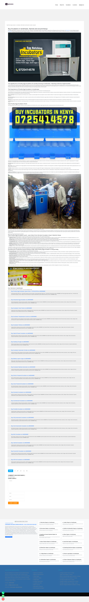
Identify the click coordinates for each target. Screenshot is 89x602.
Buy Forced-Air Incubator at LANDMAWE (21, 451)
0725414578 (67, 30)
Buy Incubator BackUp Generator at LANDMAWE (23, 367)
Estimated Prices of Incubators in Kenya (68, 577)
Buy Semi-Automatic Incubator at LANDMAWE (22, 426)
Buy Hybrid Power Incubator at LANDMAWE (22, 333)
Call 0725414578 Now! (8, 536)
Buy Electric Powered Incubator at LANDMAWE (22, 375)
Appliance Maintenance (38, 574)
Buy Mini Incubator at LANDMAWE (19, 434)
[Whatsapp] (3, 596)
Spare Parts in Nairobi (38, 586)
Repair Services (36, 584)
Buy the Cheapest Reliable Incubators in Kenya (70, 584)
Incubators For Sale (37, 583)
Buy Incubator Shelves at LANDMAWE (20, 325)
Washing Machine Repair (38, 588)
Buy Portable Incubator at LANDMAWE (20, 409)
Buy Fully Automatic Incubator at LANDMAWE (22, 417)
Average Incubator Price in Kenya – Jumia (69, 583)
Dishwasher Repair (37, 577)
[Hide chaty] (3, 599)
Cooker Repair (36, 576)
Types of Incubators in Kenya (66, 574)
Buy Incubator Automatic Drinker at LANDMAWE (23, 350)
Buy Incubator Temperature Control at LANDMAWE (24, 316)
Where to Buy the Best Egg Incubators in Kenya (70, 576)
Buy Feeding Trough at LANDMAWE (20, 341)
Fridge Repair (36, 579)
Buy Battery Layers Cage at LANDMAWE (21, 358)
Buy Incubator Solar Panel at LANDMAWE (21, 308)
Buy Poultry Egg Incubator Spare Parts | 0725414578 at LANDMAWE (28, 291)
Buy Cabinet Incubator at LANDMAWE (20, 442)
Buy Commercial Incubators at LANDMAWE (22, 400)
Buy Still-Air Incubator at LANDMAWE (20, 459)
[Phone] (3, 593)
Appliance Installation (38, 572)
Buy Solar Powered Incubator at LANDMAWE (22, 384)
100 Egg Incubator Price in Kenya (67, 579)
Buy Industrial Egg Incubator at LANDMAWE (22, 299)
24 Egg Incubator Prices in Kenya (67, 572)
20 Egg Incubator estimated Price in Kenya (69, 581)
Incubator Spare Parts (38, 581)
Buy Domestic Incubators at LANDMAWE (21, 392)
